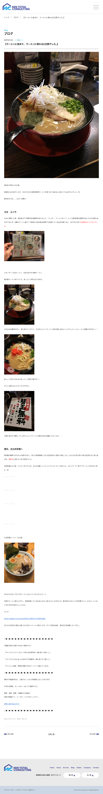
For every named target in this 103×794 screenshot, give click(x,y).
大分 (19, 719)
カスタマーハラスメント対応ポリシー (26, 790)
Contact (96, 768)
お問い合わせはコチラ (11, 703)
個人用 (71, 775)
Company (87, 768)
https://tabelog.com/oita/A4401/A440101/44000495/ (25, 618)
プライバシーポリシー (9, 790)
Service (66, 768)
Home (52, 768)
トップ (6, 17)
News (59, 768)
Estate (79, 768)
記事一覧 (51, 734)
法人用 (89, 775)
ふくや (25, 719)
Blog (73, 768)
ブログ (16, 17)
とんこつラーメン (10, 719)
